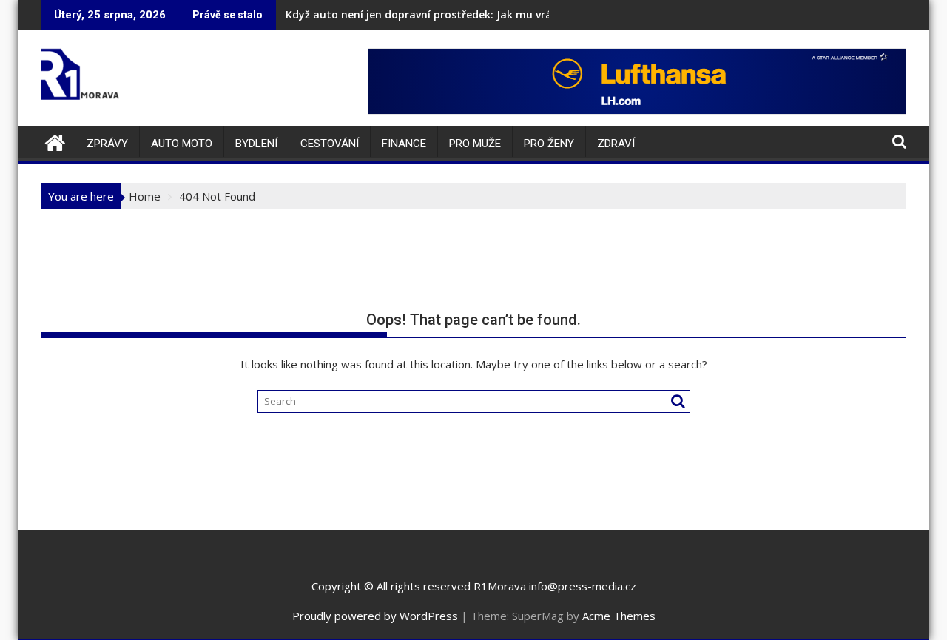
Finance (404, 143)
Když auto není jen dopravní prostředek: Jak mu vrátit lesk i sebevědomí (472, 14)
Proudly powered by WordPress (375, 615)
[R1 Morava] (55, 141)
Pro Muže (475, 143)
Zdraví (616, 143)
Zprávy (107, 143)
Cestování (329, 143)
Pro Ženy (549, 143)
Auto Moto (181, 143)
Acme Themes (619, 615)
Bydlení (256, 143)
